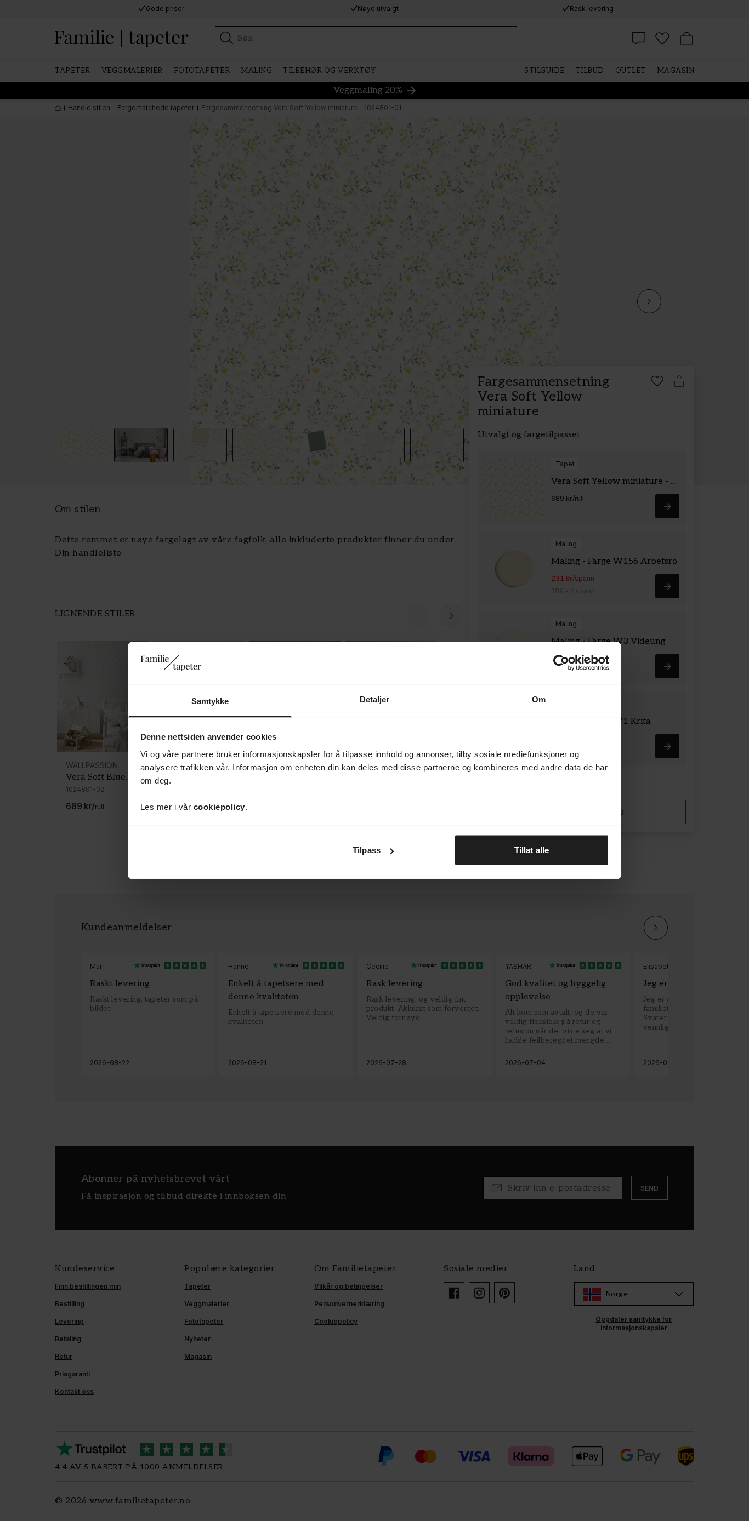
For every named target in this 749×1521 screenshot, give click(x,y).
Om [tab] (539, 699)
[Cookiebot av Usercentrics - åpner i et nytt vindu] (561, 663)
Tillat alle (531, 850)
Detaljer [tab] (375, 699)
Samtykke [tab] (210, 700)
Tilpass (367, 850)
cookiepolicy (219, 806)
